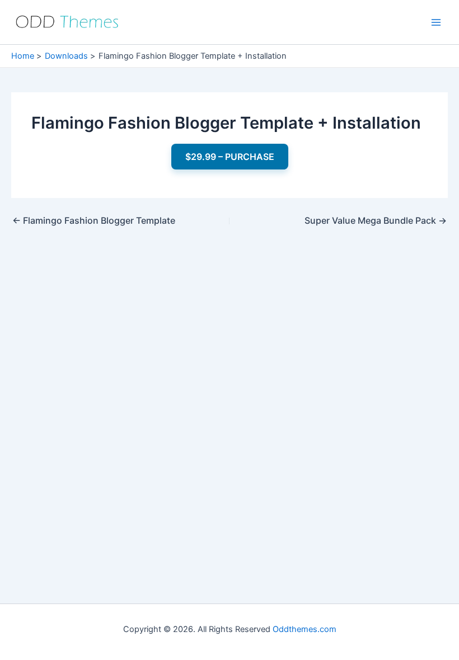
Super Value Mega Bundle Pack (376, 220)
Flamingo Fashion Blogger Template (93, 220)
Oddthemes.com (304, 629)
